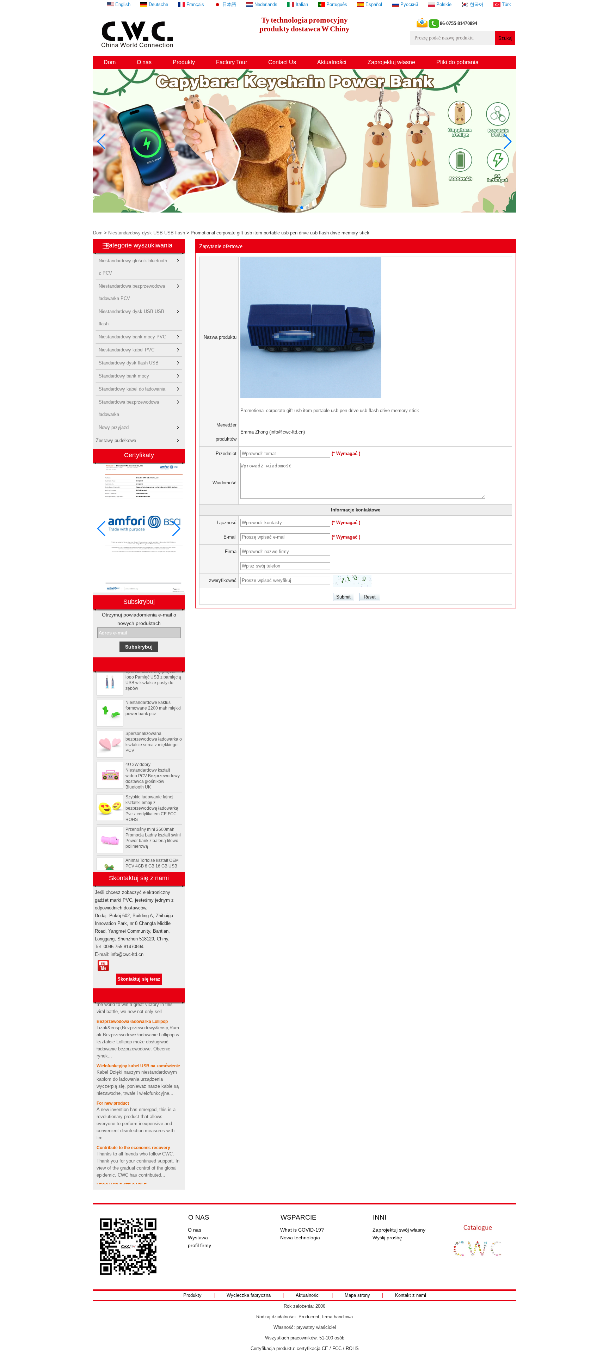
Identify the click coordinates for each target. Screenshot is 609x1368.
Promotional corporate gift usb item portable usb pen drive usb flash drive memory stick (329, 410)
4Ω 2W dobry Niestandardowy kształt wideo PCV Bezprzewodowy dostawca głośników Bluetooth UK (152, 766)
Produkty (184, 62)
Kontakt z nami (410, 1295)
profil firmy (199, 1245)
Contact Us (282, 62)
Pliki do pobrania (457, 62)
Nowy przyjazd (114, 427)
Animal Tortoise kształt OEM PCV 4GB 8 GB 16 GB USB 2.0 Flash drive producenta (152, 856)
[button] (296, 207)
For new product (113, 1093)
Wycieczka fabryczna (249, 1295)
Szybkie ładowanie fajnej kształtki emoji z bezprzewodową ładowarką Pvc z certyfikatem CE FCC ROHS (151, 798)
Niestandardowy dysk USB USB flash (146, 232)
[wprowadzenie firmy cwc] (103, 965)
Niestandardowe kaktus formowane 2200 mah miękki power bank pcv (153, 698)
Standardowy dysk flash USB (129, 363)
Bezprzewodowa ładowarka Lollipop (132, 1011)
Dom (110, 62)
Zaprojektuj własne (391, 62)
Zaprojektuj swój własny (399, 1230)
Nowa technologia (300, 1237)
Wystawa (198, 1237)
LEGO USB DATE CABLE (122, 1175)
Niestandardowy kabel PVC (126, 349)
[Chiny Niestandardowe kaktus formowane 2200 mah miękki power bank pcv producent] (110, 703)
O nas (144, 62)
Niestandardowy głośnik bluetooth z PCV (133, 262)
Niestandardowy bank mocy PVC (132, 336)
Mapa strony (357, 1295)
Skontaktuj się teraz (138, 979)
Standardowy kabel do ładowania (132, 389)
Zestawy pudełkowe (116, 440)
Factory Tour (231, 62)
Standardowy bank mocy (124, 376)
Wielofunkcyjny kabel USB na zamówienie (138, 1056)
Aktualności (331, 62)
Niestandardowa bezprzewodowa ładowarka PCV (132, 287)
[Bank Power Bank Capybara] (304, 211)
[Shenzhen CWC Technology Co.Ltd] (138, 51)
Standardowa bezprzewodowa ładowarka (129, 403)
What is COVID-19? (302, 1230)
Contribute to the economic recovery (133, 1137)
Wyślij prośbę (387, 1237)
